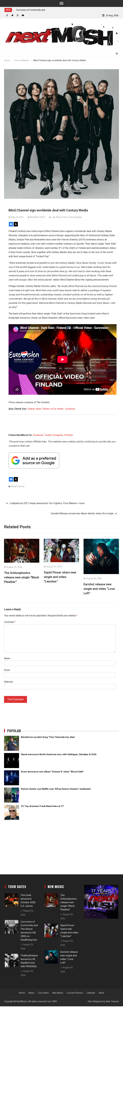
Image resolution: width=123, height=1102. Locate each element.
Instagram (57, 435)
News (31, 993)
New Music (57, 993)
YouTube (68, 435)
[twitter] (12, 15)
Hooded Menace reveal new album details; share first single (82, 513)
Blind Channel (17, 486)
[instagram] (17, 15)
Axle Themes (112, 1001)
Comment (10, 622)
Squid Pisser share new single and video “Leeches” (60, 577)
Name (7, 658)
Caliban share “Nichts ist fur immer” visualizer (51, 408)
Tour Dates (43, 993)
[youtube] (23, 15)
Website (8, 681)
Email (7, 670)
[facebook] (7, 15)
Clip (53, 217)
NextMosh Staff (37, 217)
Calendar (91, 993)
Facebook (38, 435)
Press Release (75, 217)
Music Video (62, 217)
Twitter (47, 435)
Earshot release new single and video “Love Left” (99, 588)
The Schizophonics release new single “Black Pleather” (21, 577)
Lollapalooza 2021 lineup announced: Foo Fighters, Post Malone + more (47, 503)
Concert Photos (75, 993)
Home (22, 993)
